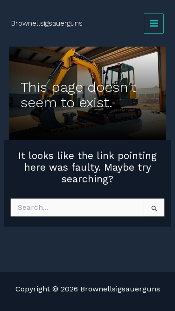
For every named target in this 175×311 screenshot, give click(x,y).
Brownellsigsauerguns (47, 23)
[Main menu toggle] (154, 24)
